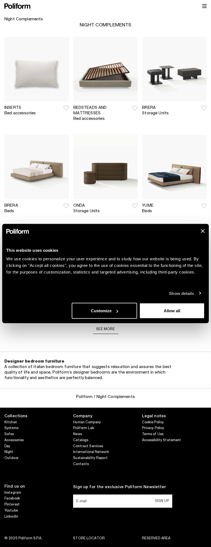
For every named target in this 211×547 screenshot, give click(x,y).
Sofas (9, 434)
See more (105, 329)
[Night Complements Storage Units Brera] (174, 69)
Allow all (172, 310)
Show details (181, 293)
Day (7, 446)
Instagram (12, 492)
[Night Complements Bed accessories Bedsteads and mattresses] (105, 69)
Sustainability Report (90, 458)
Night (9, 452)
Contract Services (88, 446)
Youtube (11, 510)
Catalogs (80, 440)
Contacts (81, 464)
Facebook (12, 498)
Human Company (87, 422)
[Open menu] (204, 6)
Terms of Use (152, 434)
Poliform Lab (83, 428)
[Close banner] (203, 231)
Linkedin (11, 516)
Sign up (162, 500)
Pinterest (12, 504)
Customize (101, 310)
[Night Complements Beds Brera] (36, 167)
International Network (91, 452)
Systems (11, 428)
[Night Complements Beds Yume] (174, 167)
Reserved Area (156, 538)
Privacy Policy (153, 428)
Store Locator (89, 538)
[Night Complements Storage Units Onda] (105, 167)
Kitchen (10, 422)
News (77, 434)
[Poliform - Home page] (17, 6)
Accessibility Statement (161, 440)
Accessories (14, 440)
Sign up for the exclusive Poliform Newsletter (119, 487)
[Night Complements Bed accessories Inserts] (36, 69)
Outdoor (11, 458)
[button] (66, 108)
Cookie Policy (153, 422)
